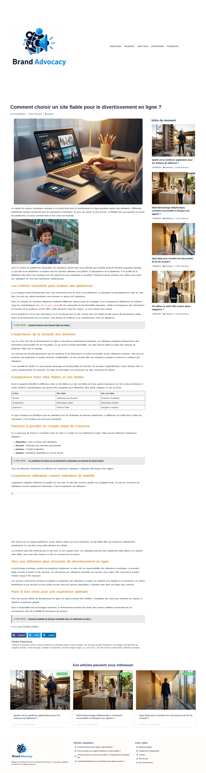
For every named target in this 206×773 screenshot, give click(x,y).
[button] (19, 635)
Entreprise (157, 46)
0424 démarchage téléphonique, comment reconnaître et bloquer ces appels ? (171, 210)
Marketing (115, 46)
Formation (172, 46)
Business (129, 46)
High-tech (142, 46)
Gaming (50, 114)
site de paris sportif (49, 305)
